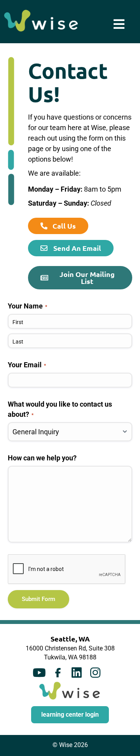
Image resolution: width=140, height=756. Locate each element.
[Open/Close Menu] (119, 24)
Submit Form (38, 599)
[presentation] (67, 569)
